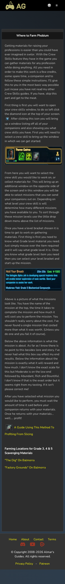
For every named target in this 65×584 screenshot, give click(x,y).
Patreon (44, 564)
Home (13, 539)
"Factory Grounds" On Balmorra (25, 468)
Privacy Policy (24, 564)
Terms (52, 539)
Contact (39, 539)
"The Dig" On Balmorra (19, 460)
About (25, 539)
